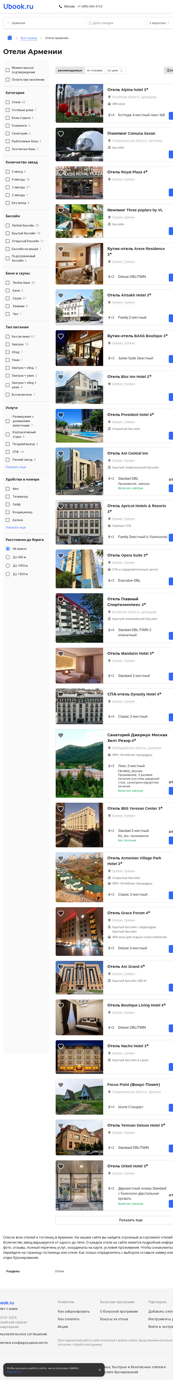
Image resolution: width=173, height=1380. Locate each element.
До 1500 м (20, 574)
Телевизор (20, 496)
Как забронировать (74, 1311)
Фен (16, 488)
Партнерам (157, 1302)
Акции (63, 1327)
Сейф (16, 504)
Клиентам (66, 1302)
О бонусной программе (119, 1311)
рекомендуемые (70, 70)
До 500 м (19, 557)
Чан (17, 314)
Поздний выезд (25, 444)
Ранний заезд (24, 459)
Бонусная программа (117, 1302)
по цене (113, 70)
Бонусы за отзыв (114, 1319)
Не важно (20, 548)
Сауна (19, 298)
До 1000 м (20, 565)
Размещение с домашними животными (23, 421)
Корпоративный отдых (24, 434)
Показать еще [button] (16, 467)
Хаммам (20, 306)
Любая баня (24, 282)
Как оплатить (69, 1319)
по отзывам (95, 70)
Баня (18, 290)
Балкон (18, 520)
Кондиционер (22, 512)
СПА (18, 452)
